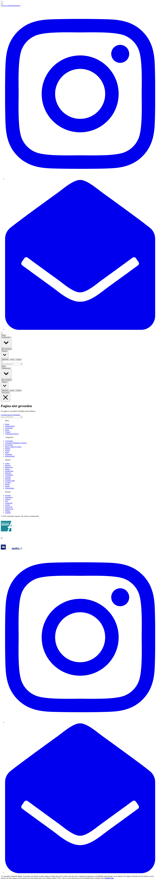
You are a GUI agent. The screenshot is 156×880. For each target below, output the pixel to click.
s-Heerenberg (9, 488)
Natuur (7, 450)
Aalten (7, 463)
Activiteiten (9, 441)
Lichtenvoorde (10, 480)
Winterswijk (9, 509)
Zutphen (8, 513)
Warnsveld (8, 507)
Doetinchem (9, 471)
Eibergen (8, 473)
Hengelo (8, 479)
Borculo (8, 465)
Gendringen (9, 475)
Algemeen (8, 454)
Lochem (8, 482)
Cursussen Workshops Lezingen (16, 443)
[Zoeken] (22, 364)
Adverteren (9, 428)
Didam (7, 469)
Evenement (9, 445)
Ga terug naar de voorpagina (10, 415)
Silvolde (8, 495)
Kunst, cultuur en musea (13, 447)
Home (7, 424)
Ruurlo (7, 486)
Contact (7, 432)
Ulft (6, 501)
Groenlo (8, 477)
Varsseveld (8, 503)
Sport (7, 452)
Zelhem (7, 511)
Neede (7, 484)
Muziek (7, 448)
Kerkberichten (10, 426)
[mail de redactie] (80, 329)
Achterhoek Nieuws (12, 434)
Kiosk (7, 430)
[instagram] (80, 179)
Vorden (7, 505)
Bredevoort (9, 467)
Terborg (7, 499)
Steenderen (9, 497)
